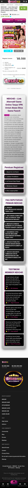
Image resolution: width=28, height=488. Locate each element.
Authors (4, 424)
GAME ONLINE (10, 4)
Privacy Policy (5, 453)
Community (5, 431)
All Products (11, 467)
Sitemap (4, 459)
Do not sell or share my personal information (14, 456)
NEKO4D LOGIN (6, 408)
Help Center (5, 421)
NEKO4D (3, 4)
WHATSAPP (20, 485)
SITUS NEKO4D (6, 405)
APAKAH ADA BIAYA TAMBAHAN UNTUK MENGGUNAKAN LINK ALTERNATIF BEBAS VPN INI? (13, 255)
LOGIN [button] (7, 51)
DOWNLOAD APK (19, 4)
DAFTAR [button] (17, 51)
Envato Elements (7, 466)
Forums (4, 437)
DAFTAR (20, 20)
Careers (4, 450)
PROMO (3, 485)
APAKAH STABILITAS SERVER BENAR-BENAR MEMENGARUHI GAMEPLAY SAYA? (13, 244)
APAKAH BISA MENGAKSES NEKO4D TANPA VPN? (13, 209)
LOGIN (8, 20)
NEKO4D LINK (5, 411)
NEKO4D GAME (6, 402)
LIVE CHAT (25, 485)
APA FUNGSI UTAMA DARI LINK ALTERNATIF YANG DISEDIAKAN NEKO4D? (13, 217)
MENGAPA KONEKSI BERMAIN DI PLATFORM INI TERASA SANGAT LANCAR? (14, 225)
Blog (3, 434)
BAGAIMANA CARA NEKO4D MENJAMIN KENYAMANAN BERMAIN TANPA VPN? (13, 234)
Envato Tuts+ (21, 466)
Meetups (4, 440)
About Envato (5, 447)
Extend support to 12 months (15, 68)
